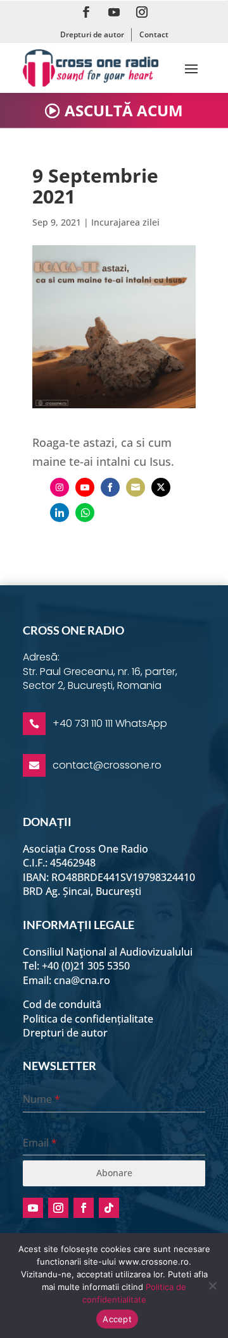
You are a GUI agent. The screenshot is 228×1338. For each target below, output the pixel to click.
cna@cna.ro (82, 980)
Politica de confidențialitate (88, 1019)
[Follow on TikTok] (109, 1208)
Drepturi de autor (92, 34)
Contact (153, 34)
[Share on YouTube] (84, 487)
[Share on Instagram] (59, 487)
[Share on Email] (135, 487)
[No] (212, 1285)
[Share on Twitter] (160, 487)
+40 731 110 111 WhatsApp (110, 723)
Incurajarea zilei (125, 222)
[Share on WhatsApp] (84, 512)
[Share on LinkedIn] (59, 512)
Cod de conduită (62, 1004)
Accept (117, 1319)
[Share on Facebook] (110, 487)
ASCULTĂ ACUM (124, 110)
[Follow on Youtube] (114, 12)
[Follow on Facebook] (86, 12)
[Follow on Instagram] (141, 12)
